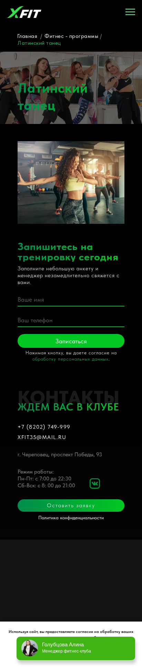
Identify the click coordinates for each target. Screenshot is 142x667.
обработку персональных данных (70, 359)
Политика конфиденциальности (71, 517)
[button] (71, 505)
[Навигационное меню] (130, 12)
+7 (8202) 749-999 (44, 427)
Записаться (71, 341)
